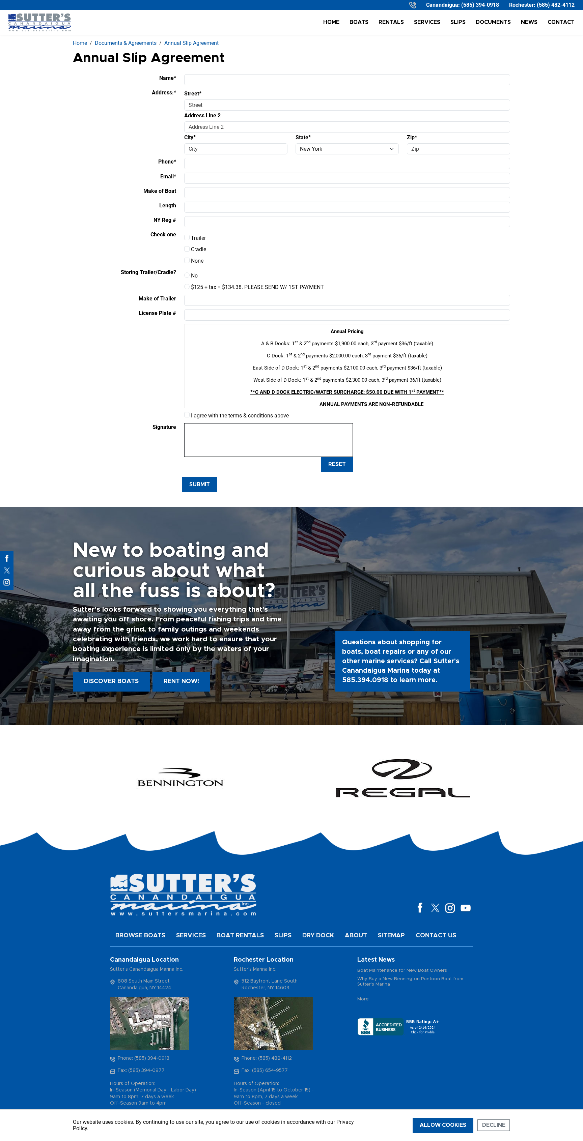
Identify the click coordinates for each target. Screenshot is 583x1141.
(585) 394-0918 (480, 5)
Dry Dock (318, 936)
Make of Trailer (157, 298)
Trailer (198, 238)
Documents (493, 22)
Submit (199, 484)
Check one (163, 234)
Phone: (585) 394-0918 (143, 1058)
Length (167, 205)
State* (303, 137)
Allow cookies (443, 1125)
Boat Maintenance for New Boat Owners (402, 970)
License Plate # (157, 313)
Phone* (167, 161)
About (356, 936)
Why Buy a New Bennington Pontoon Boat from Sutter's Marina (410, 982)
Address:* (164, 92)
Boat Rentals (240, 936)
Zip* (412, 137)
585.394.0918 (365, 680)
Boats (359, 22)
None (196, 261)
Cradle (198, 249)
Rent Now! (181, 681)
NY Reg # (165, 220)
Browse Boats (140, 936)
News (529, 22)
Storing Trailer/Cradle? (148, 272)
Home (331, 22)
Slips (458, 22)
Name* (167, 78)
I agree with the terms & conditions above (239, 415)
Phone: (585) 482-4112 (267, 1058)
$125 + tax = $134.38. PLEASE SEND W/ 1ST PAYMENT (257, 287)
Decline (493, 1125)
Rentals (391, 22)
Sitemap (391, 936)
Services (427, 22)
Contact (561, 22)
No (194, 275)
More (363, 999)
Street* (192, 93)
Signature (164, 427)
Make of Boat (159, 191)
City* (190, 137)
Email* (168, 176)
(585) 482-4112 (556, 5)
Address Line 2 (202, 115)
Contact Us (436, 936)
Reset (337, 464)
